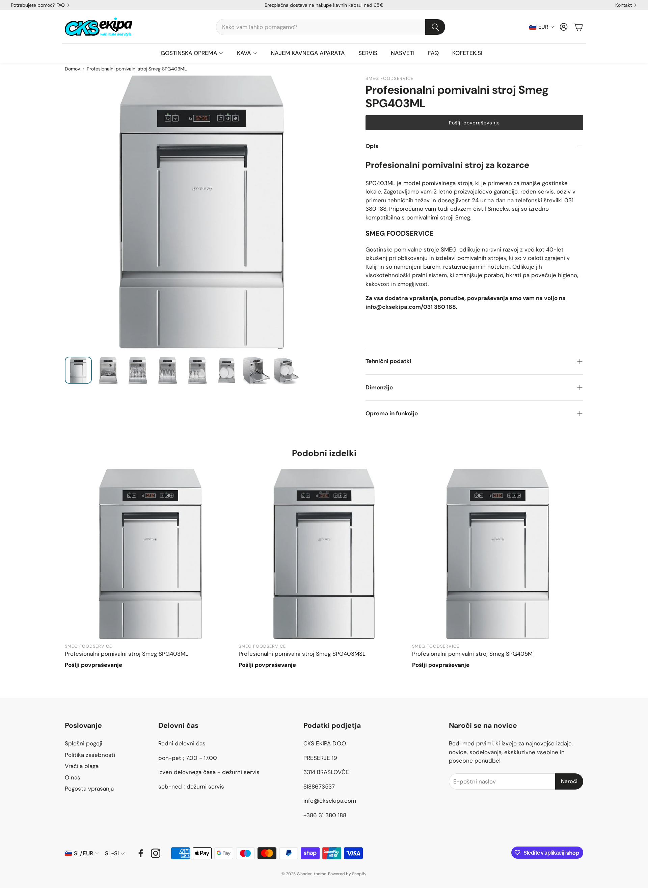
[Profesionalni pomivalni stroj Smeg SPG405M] (497, 554)
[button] (330, 27)
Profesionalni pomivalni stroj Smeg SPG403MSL (302, 653)
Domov (72, 69)
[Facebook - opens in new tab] (140, 853)
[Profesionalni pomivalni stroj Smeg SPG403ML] (150, 554)
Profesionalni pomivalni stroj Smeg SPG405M (472, 653)
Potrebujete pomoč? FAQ (38, 5)
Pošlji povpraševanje (474, 123)
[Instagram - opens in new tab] (155, 853)
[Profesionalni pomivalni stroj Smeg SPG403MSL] (324, 554)
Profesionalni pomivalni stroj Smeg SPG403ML (126, 653)
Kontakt (623, 5)
